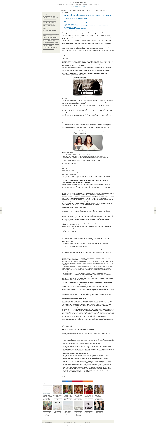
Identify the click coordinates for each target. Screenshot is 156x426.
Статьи (83, 6)
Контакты (65, 422)
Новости (77, 6)
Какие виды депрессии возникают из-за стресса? (76, 22)
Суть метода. (68, 17)
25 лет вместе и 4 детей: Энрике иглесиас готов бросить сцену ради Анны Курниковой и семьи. (51, 39)
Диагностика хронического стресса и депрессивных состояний (79, 30)
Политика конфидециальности (68, 423)
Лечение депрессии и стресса (71, 24)
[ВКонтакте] (67, 381)
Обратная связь (87, 422)
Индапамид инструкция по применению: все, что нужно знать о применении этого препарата (51, 18)
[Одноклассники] (88, 381)
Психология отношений (78, 2)
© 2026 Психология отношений (47, 422)
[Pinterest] (77, 381)
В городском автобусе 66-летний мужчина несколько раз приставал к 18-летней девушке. (51, 44)
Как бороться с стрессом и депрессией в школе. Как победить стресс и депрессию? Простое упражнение (87, 15)
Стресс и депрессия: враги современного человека (76, 28)
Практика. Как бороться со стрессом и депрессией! (76, 18)
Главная (72, 6)
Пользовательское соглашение (71, 422)
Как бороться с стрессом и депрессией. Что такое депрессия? (78, 14)
